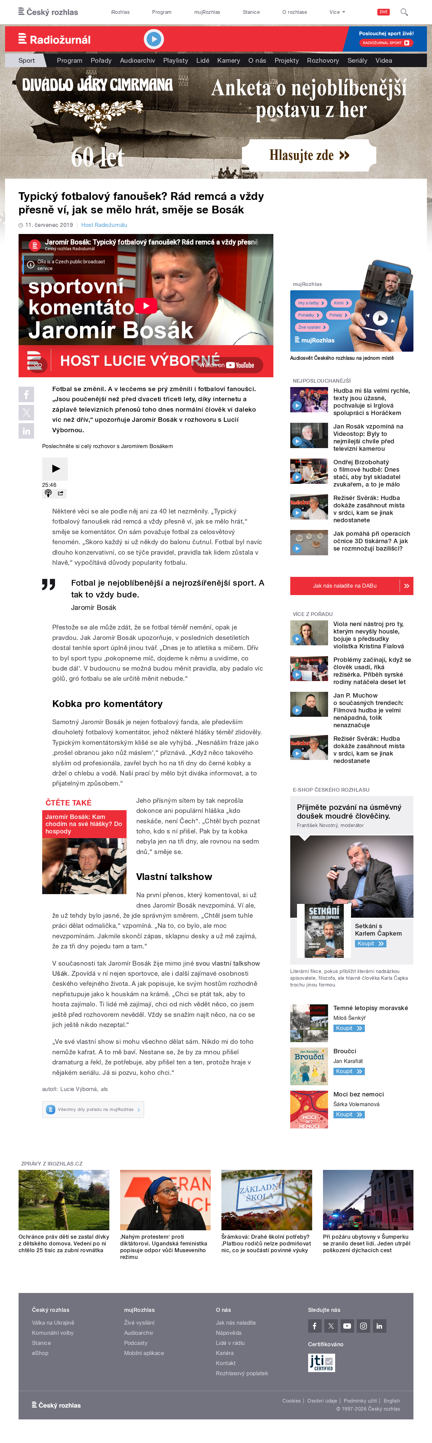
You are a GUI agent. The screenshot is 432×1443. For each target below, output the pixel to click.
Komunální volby (53, 1333)
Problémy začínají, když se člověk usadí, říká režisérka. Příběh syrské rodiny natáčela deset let (372, 670)
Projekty (287, 60)
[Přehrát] (55, 469)
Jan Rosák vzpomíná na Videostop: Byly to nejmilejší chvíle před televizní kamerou (368, 437)
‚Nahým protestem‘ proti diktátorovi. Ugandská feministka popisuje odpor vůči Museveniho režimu (164, 1247)
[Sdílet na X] (26, 412)
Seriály (358, 60)
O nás (257, 60)
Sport (27, 60)
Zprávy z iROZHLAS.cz (52, 1164)
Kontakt (226, 1363)
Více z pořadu (313, 614)
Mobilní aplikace (144, 1353)
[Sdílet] (60, 494)
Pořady (101, 60)
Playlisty (175, 60)
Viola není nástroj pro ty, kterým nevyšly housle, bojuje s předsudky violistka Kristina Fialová (368, 635)
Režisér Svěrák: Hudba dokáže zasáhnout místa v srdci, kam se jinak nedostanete (369, 509)
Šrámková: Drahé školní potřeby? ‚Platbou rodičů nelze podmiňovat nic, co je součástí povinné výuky (266, 1244)
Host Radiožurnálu (104, 225)
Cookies (291, 1401)
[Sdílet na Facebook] (26, 394)
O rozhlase (294, 12)
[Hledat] (404, 12)
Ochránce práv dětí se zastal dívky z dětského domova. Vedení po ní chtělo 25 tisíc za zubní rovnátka (64, 1244)
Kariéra (225, 1353)
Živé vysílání (309, 327)
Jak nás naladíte (236, 1323)
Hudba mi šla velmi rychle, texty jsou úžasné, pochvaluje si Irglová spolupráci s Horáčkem (371, 401)
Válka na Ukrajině (53, 1323)
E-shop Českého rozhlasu (331, 790)
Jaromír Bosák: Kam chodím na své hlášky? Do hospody (84, 824)
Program (161, 12)
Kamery (228, 60)
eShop (40, 1353)
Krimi (339, 303)
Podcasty (136, 1343)
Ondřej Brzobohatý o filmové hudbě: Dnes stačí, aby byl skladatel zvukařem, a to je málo (367, 473)
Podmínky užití (360, 1401)
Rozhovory (323, 60)
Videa (384, 60)
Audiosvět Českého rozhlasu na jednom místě (342, 358)
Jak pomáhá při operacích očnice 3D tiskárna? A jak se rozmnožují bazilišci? (371, 541)
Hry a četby (308, 303)
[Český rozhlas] (48, 12)
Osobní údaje (322, 1401)
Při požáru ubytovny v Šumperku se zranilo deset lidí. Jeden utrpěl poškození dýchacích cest (367, 1244)
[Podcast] (48, 494)
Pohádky (306, 315)
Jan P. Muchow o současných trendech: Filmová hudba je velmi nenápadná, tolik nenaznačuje (368, 710)
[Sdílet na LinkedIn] (26, 431)
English (392, 1401)
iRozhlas (120, 12)
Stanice (251, 12)
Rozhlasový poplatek (242, 1373)
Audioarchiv (137, 60)
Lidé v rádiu (230, 1343)
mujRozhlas (207, 12)
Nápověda (229, 1333)
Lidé (202, 60)
